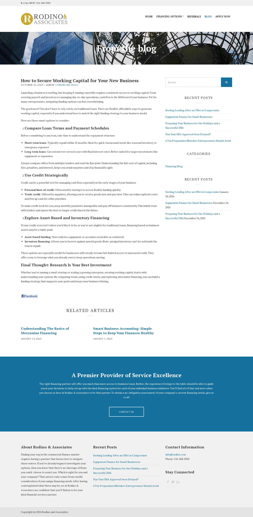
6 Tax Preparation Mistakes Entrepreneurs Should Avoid (198, 140)
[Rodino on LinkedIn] (177, 482)
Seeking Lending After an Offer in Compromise (192, 110)
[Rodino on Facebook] (167, 482)
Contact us (126, 411)
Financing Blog (67, 84)
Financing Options (169, 16)
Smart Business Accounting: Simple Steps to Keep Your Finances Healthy (123, 330)
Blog (208, 16)
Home (149, 16)
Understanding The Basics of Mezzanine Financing (45, 330)
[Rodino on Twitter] (172, 482)
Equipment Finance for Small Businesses (188, 116)
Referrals (194, 16)
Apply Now (222, 16)
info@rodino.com (175, 454)
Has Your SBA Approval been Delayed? (188, 134)
